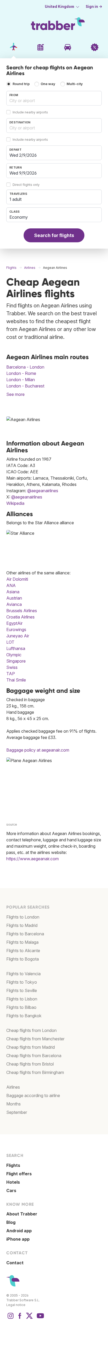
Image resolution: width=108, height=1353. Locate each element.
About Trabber (21, 1213)
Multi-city (75, 84)
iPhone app (18, 1239)
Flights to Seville (21, 990)
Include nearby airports (30, 112)
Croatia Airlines (20, 617)
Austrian (14, 598)
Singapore (16, 661)
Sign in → (94, 6)
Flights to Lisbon (21, 998)
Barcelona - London (25, 367)
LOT (10, 642)
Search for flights (54, 235)
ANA (11, 585)
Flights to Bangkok (23, 1015)
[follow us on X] (29, 1318)
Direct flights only (26, 185)
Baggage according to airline (33, 1095)
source (11, 824)
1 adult (15, 199)
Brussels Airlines (21, 610)
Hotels (13, 1182)
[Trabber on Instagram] (10, 1318)
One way (48, 84)
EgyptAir (14, 623)
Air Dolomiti (17, 579)
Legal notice (15, 1305)
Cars (11, 1190)
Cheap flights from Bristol (30, 1064)
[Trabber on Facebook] (20, 1318)
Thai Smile (16, 680)
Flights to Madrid (21, 925)
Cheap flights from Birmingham (35, 1072)
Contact (15, 1262)
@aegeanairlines (42, 490)
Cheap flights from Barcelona (33, 1055)
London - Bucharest (25, 386)
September (16, 1112)
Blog (10, 1222)
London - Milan (20, 379)
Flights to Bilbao (21, 1007)
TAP (10, 673)
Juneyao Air (17, 635)
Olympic (13, 654)
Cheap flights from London (31, 1030)
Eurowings (16, 629)
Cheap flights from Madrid (30, 1047)
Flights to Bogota (22, 959)
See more (15, 394)
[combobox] (54, 98)
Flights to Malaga (22, 942)
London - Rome (21, 373)
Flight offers (19, 1173)
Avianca (14, 604)
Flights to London (22, 917)
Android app (19, 1230)
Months (13, 1103)
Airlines (13, 1087)
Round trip (21, 84)
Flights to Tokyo (21, 982)
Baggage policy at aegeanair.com (37, 750)
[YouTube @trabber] (40, 1318)
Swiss (12, 667)
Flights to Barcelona (25, 933)
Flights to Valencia (23, 973)
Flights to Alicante (23, 950)
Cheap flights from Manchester (35, 1038)
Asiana (12, 591)
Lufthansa (15, 648)
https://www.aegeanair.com (32, 858)
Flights (13, 1165)
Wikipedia (15, 503)
